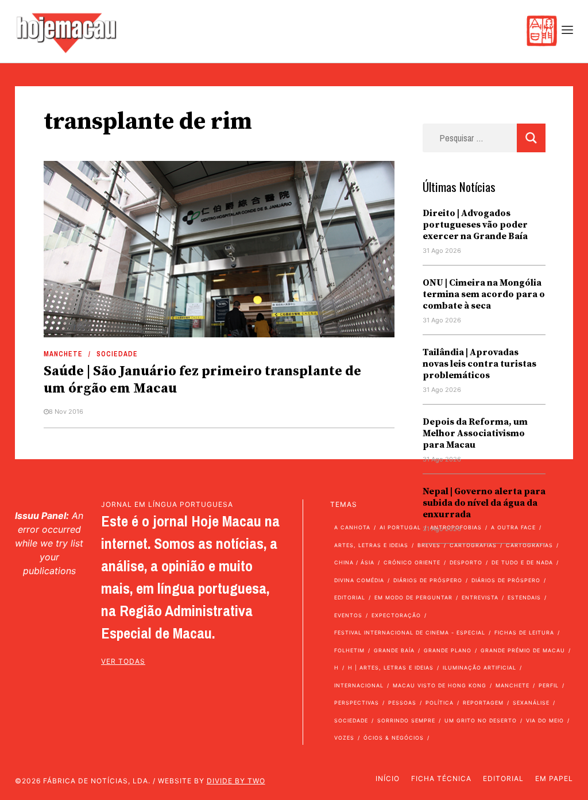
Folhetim (349, 650)
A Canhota (352, 527)
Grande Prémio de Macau (523, 650)
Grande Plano (447, 650)
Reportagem (483, 702)
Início (388, 778)
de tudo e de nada (522, 562)
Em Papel (554, 778)
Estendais (524, 597)
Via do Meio (545, 720)
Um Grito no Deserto (480, 720)
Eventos (348, 615)
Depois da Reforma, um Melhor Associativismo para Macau (475, 433)
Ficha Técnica (441, 778)
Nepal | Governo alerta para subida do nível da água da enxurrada (484, 503)
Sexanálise (531, 702)
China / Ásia (354, 562)
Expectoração (396, 615)
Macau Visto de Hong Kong (439, 685)
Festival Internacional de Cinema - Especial (409, 632)
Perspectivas (356, 702)
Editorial (349, 597)
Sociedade (117, 354)
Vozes (344, 737)
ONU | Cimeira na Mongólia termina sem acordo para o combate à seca (484, 294)
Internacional (359, 685)
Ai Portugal (400, 527)
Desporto (466, 562)
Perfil (549, 685)
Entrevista (480, 597)
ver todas (123, 661)
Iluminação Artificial (479, 667)
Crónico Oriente (412, 562)
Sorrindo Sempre (406, 720)
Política (439, 702)
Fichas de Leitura (524, 632)
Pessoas (402, 702)
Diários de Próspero (427, 580)
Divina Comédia (359, 580)
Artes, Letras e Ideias (371, 545)
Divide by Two (236, 780)
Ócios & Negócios (393, 737)
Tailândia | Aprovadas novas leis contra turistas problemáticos (479, 364)
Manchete (63, 354)
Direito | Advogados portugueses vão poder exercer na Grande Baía (475, 224)
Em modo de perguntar (413, 597)
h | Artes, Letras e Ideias (391, 667)
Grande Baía (394, 650)
